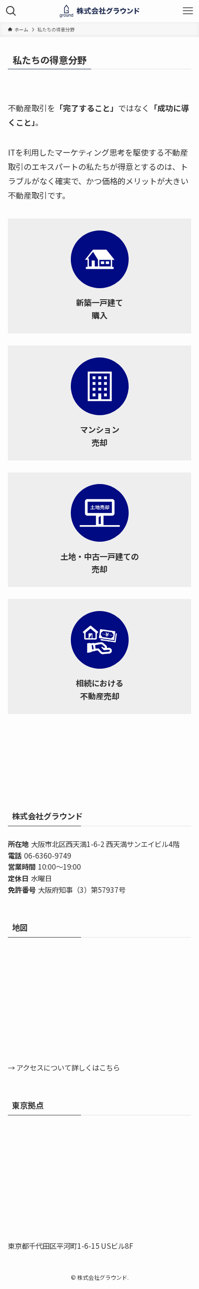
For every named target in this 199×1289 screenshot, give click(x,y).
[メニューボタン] (188, 11)
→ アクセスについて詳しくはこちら (64, 1067)
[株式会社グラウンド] (99, 11)
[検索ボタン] (11, 11)
